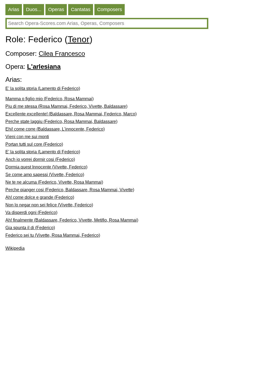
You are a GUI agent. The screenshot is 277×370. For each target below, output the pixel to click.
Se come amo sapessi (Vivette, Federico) (44, 174)
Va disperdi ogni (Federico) (31, 212)
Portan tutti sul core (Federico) (34, 144)
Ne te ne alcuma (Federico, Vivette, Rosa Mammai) (54, 182)
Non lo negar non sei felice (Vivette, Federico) (49, 205)
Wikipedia (15, 248)
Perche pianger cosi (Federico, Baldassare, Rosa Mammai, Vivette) (69, 189)
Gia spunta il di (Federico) (30, 227)
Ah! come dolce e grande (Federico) (39, 197)
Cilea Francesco (62, 53)
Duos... (33, 9)
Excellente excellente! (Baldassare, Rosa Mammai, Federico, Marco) (71, 114)
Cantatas (80, 9)
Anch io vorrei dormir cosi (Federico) (40, 159)
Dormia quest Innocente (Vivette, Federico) (46, 167)
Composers (109, 9)
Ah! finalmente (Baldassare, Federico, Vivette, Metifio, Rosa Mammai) (71, 220)
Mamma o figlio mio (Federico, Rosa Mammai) (49, 98)
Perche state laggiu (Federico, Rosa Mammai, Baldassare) (61, 121)
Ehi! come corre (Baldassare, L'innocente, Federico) (55, 129)
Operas (56, 9)
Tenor (79, 39)
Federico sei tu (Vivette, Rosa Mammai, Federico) (52, 235)
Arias (13, 9)
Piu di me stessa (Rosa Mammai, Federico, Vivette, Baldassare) (66, 106)
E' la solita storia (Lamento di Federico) (42, 88)
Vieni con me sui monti (27, 136)
